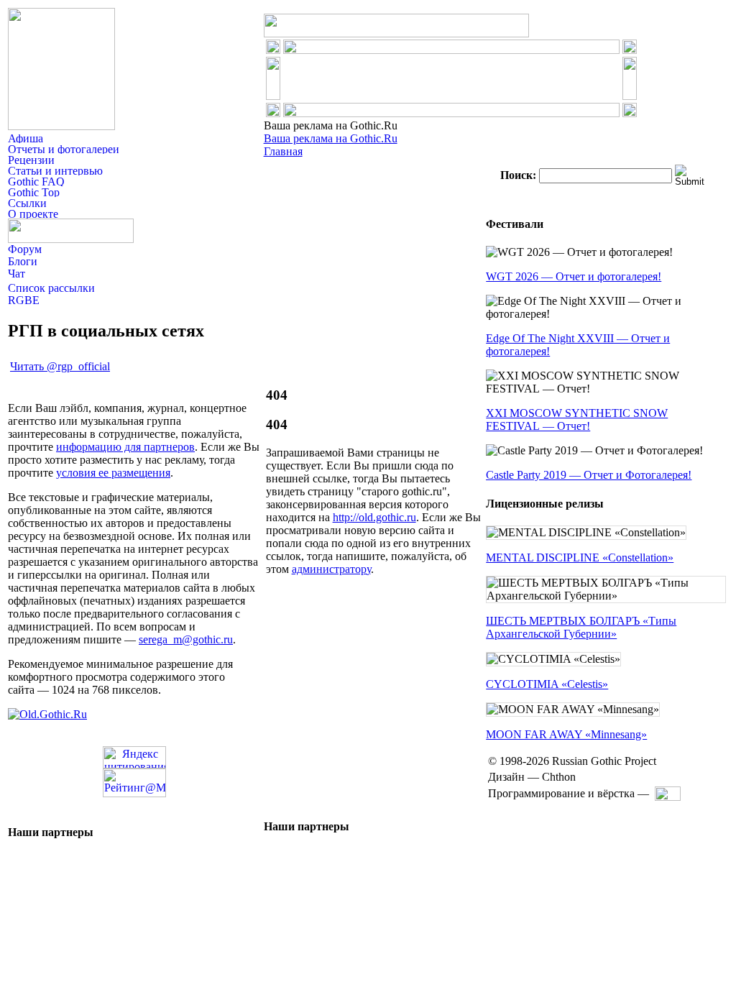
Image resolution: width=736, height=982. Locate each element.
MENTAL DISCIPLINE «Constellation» (579, 557)
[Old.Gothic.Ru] (47, 714)
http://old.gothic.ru (374, 517)
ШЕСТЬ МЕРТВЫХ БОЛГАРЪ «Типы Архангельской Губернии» (581, 627)
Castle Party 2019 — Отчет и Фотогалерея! (588, 475)
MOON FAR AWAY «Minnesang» (566, 734)
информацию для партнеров (125, 447)
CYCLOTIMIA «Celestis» (547, 684)
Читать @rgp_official (60, 366)
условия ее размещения (113, 473)
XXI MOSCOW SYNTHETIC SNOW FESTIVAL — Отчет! (577, 419)
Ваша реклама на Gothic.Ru (330, 138)
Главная (283, 151)
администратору (331, 569)
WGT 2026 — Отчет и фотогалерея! (573, 276)
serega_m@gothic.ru (186, 639)
